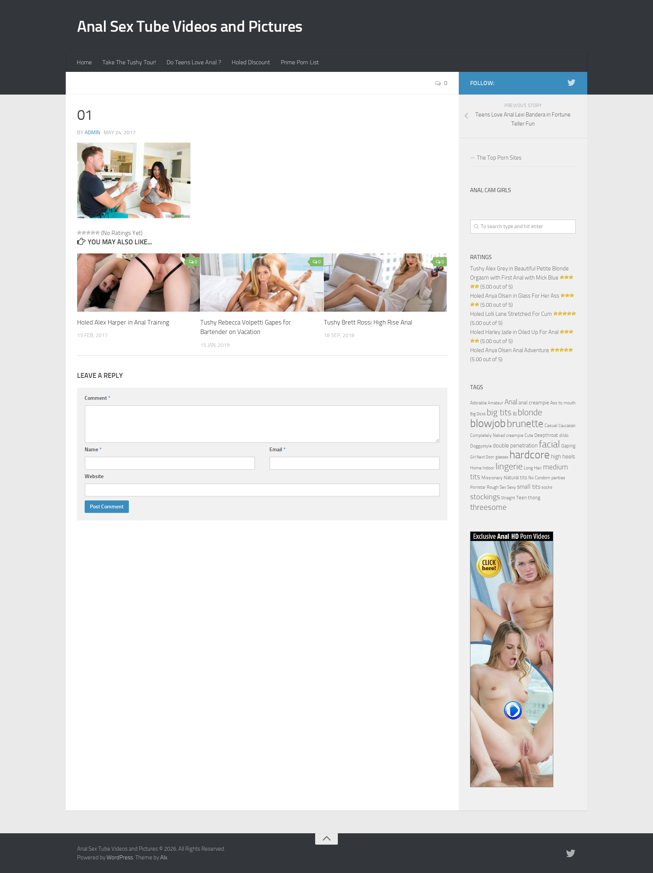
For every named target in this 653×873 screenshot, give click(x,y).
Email (277, 449)
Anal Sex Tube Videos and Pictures (190, 26)
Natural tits (515, 477)
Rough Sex (496, 487)
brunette (525, 424)
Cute (529, 435)
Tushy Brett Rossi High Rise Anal (368, 322)
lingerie (509, 466)
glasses (501, 457)
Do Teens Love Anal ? (194, 62)
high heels (563, 456)
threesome (488, 507)
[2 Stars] (84, 232)
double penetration (515, 445)
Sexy (511, 487)
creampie (514, 435)
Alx (163, 857)
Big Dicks (478, 414)
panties (558, 477)
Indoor (488, 468)
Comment (97, 398)
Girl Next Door (482, 457)
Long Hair (533, 468)
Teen (521, 497)
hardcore (529, 454)
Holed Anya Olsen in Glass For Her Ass (514, 295)
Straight (508, 498)
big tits (499, 412)
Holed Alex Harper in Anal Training (123, 322)
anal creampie (533, 402)
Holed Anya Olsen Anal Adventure (509, 350)
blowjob (488, 423)
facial (549, 444)
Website (94, 476)
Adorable (478, 402)
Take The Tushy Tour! (129, 62)
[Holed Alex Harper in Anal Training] (138, 282)
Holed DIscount (251, 62)
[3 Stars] (88, 232)
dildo (563, 435)
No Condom (539, 477)
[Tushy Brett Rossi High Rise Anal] (385, 282)
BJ (515, 413)
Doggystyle (481, 446)
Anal (510, 402)
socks (547, 487)
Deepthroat (546, 435)
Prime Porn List (300, 62)
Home (84, 62)
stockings (485, 496)
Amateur (495, 403)
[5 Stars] (97, 232)
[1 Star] (79, 232)
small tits (528, 486)
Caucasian (567, 425)
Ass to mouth (563, 402)
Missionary (492, 477)
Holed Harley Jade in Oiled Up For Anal (514, 332)
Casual (551, 425)
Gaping (568, 446)
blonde (530, 412)
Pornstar (478, 487)
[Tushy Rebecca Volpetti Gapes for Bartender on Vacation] (261, 282)
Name (93, 449)
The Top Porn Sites (499, 157)
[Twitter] (571, 82)
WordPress (120, 857)
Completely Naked (487, 435)
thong (534, 497)
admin (92, 132)
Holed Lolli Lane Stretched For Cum (511, 314)
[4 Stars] (93, 232)
